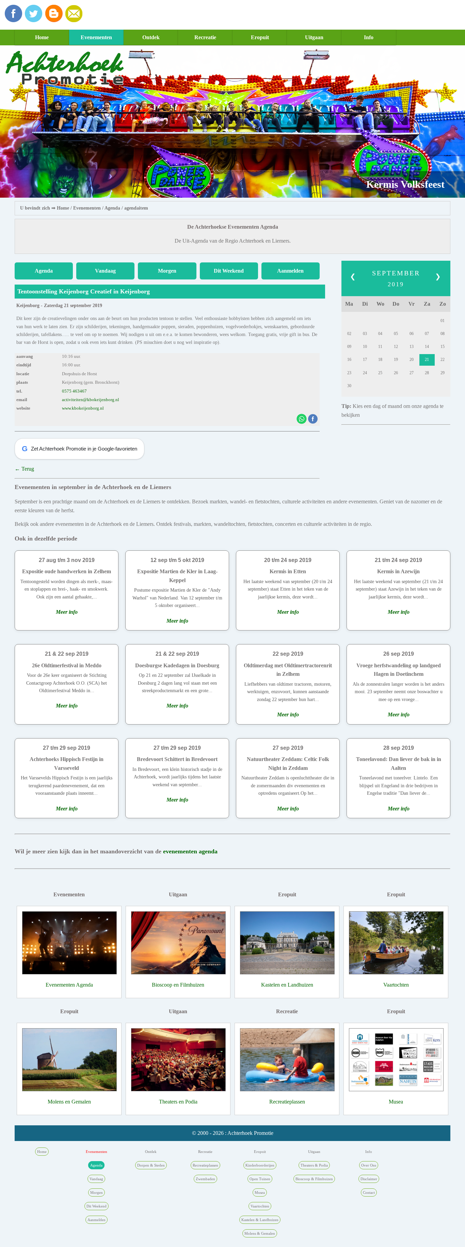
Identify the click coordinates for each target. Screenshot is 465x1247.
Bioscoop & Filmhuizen (314, 1179)
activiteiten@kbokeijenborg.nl (90, 399)
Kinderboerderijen (259, 1165)
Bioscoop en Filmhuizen (178, 985)
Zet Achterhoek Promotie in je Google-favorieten (79, 448)
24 (365, 372)
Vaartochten (396, 985)
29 (442, 372)
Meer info (67, 612)
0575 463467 (74, 391)
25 (380, 372)
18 (380, 359)
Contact (369, 1192)
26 (396, 372)
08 (442, 333)
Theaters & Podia (314, 1165)
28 (427, 372)
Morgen (167, 271)
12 (396, 346)
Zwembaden (205, 1179)
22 (442, 359)
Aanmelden (290, 271)
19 (396, 359)
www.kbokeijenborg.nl (83, 408)
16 (349, 359)
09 (349, 346)
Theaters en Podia (178, 1102)
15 (442, 346)
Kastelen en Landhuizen (287, 985)
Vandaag (105, 271)
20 (412, 359)
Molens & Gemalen (259, 1233)
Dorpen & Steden (151, 1165)
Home (42, 37)
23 (349, 372)
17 (365, 359)
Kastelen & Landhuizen (259, 1220)
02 (349, 333)
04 (380, 333)
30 (349, 385)
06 (412, 333)
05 (396, 333)
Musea (396, 1102)
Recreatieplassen (287, 1102)
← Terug (24, 469)
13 (412, 346)
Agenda (112, 208)
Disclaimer (368, 1179)
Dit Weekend (229, 271)
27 (412, 372)
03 (365, 333)
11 (380, 346)
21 (427, 359)
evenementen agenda (190, 851)
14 (427, 346)
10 (365, 346)
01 (442, 320)
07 (427, 333)
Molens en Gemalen (69, 1102)
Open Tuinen (260, 1179)
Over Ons (368, 1165)
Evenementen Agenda (69, 985)
